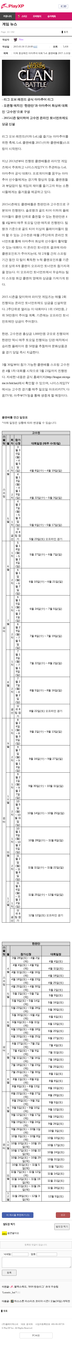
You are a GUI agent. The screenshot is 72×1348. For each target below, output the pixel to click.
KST (35, 46)
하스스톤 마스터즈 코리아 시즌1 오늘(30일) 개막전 (42, 1301)
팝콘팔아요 (13, 1233)
